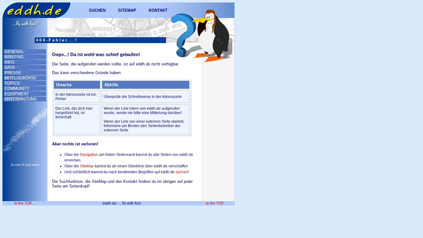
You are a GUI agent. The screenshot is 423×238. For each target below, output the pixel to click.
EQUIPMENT (17, 93)
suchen (182, 172)
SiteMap (87, 166)
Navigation (89, 154)
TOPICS (12, 83)
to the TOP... (24, 203)
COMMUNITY (17, 88)
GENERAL (14, 51)
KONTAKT (158, 10)
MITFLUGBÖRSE (21, 78)
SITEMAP (127, 10)
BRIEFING (14, 57)
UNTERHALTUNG (21, 99)
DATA (10, 67)
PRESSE (13, 72)
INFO (9, 62)
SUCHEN (97, 10)
